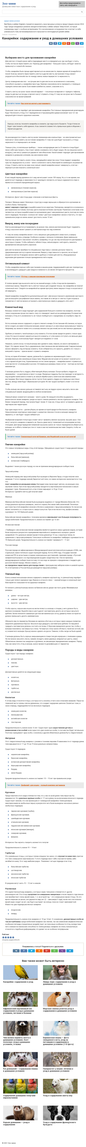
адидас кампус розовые (12, 21)
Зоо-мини (9, 3)
